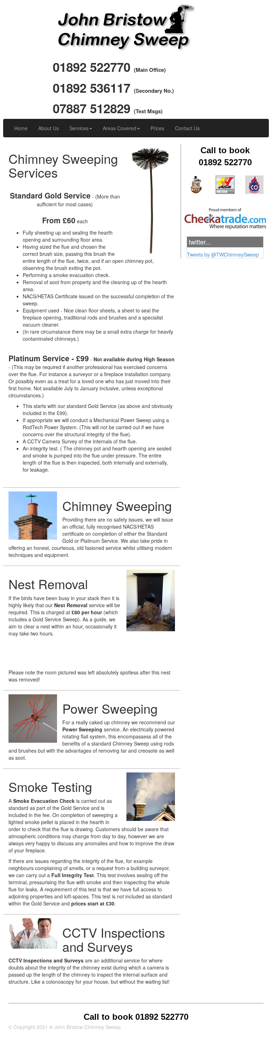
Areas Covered (119, 128)
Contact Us (187, 128)
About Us (48, 128)
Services (79, 128)
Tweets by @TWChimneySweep (223, 254)
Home (21, 128)
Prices (157, 128)
